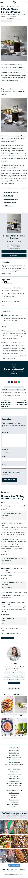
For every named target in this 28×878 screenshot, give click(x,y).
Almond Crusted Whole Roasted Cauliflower (6, 403)
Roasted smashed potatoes (14, 774)
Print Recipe (14, 251)
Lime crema (14, 797)
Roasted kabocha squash (14, 786)
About (16, 869)
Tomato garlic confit (14, 778)
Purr (11, 875)
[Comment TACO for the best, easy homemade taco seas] (21, 841)
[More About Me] (14, 653)
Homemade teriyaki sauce (14, 804)
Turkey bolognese (14, 800)
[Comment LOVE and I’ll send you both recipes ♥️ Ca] (21, 856)
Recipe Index (23, 869)
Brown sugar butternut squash (14, 783)
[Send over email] (19, 381)
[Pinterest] (15, 688)
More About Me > (14, 683)
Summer (24, 389)
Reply (7, 570)
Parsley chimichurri (14, 807)
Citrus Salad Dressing (9, 202)
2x (8, 282)
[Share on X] (12, 381)
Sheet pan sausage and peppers (14, 764)
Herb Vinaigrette (8, 206)
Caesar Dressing (8, 196)
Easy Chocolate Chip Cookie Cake (21, 402)
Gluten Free (12, 389)
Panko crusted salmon (14, 762)
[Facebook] (9, 688)
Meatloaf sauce (14, 802)
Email (4, 464)
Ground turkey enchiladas (14, 757)
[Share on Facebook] (9, 381)
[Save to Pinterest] (15, 381)
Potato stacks (14, 776)
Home (2, 6)
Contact (14, 871)
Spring (18, 389)
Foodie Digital (18, 875)
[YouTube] (18, 688)
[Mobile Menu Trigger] (1, 2)
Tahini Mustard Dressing (10, 192)
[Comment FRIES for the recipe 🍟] (21, 827)
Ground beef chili (14, 760)
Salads (7, 6)
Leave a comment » (18, 395)
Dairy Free (4, 389)
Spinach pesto (14, 795)
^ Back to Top (5, 869)
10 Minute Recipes (19, 387)
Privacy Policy (21, 871)
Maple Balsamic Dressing (10, 199)
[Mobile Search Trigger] (26, 2)
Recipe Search (6, 871)
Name (4, 456)
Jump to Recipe (7, 20)
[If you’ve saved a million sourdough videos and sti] (7, 827)
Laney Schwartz (7, 14)
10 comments (12, 16)
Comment (6, 433)
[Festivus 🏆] (7, 856)
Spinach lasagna (14, 753)
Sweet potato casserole (14, 781)
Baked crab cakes (14, 750)
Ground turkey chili (14, 755)
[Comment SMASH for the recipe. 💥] (7, 841)
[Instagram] (12, 688)
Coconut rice (14, 772)
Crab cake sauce (14, 793)
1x (5, 282)
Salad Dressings (14, 6)
